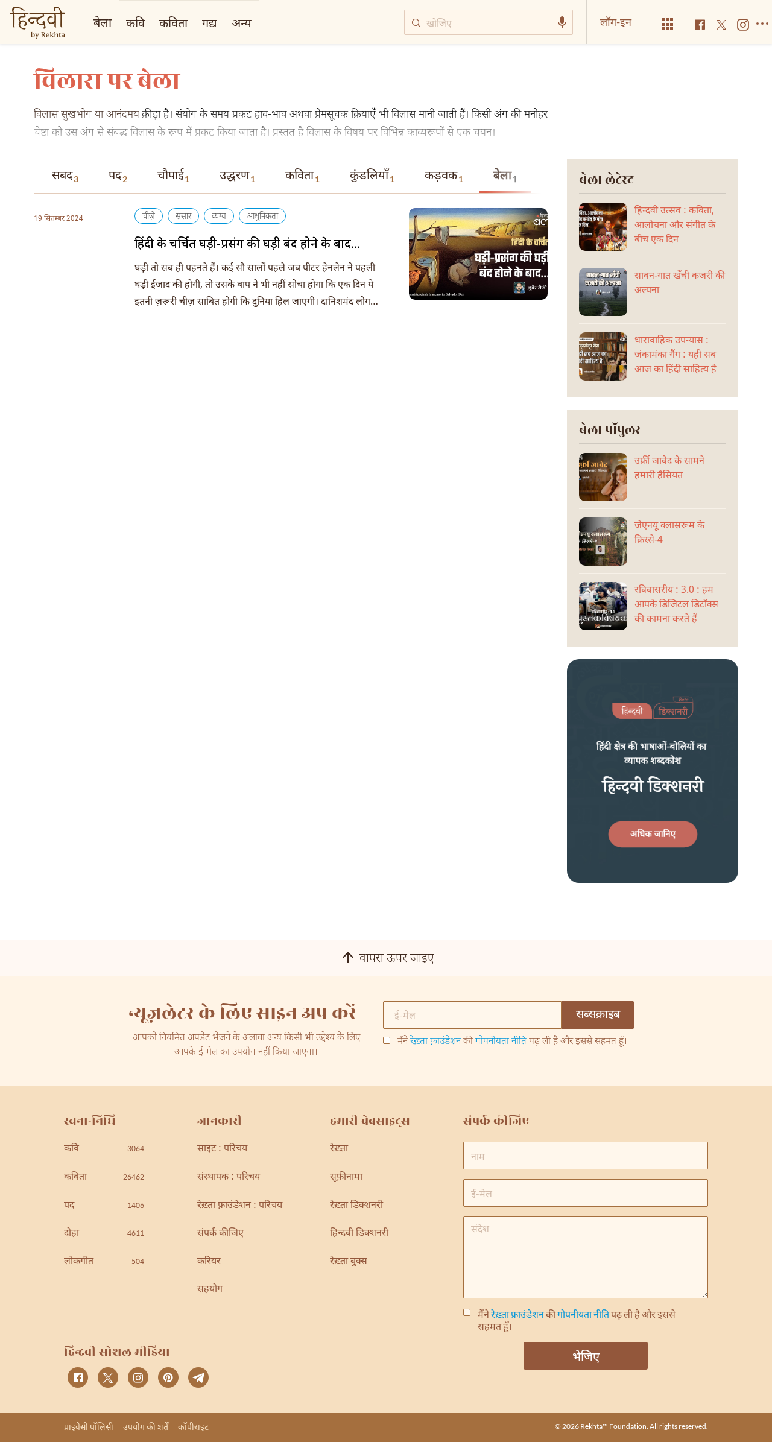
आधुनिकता (262, 217)
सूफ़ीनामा (346, 1177)
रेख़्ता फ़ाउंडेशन (435, 1042)
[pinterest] (168, 1377)
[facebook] (78, 1377)
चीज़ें (148, 217)
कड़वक (444, 176)
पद (118, 176)
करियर (209, 1262)
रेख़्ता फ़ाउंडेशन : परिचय (239, 1206)
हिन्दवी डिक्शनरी (359, 1233)
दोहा (104, 1233)
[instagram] (138, 1377)
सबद (65, 176)
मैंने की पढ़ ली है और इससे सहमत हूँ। (512, 1042)
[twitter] (108, 1377)
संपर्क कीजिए (220, 1233)
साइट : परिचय (222, 1149)
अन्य (242, 22)
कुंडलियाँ (372, 176)
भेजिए (586, 1356)
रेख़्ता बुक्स (348, 1262)
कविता (302, 176)
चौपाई (173, 176)
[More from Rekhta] (668, 24)
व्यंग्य (219, 217)
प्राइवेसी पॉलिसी (88, 1426)
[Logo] (37, 24)
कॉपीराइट (193, 1426)
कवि (135, 22)
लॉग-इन (615, 21)
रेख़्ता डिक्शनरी (356, 1206)
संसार (183, 217)
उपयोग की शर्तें (145, 1426)
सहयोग (210, 1289)
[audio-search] (562, 22)
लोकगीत (104, 1262)
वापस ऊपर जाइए (396, 959)
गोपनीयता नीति (501, 1042)
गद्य (209, 22)
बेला (505, 177)
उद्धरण (237, 176)
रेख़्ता (339, 1149)
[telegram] (198, 1377)
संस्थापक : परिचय (228, 1177)
